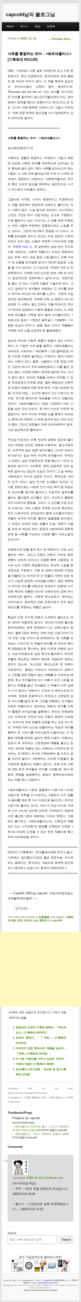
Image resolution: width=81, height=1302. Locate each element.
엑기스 (24, 26)
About (10, 26)
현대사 (43, 920)
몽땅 (37, 26)
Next (68, 39)
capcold (57, 920)
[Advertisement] (40, 969)
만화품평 (44, 917)
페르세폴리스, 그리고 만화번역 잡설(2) (38, 1134)
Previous (55, 39)
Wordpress (27, 1280)
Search (12, 1233)
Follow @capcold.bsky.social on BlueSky (40, 1290)
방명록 (51, 26)
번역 (19, 920)
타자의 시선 (31, 920)
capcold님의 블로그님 (30, 14)
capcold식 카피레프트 (53, 1280)
